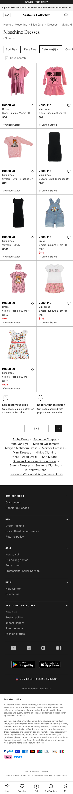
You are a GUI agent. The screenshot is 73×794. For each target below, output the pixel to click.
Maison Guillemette (46, 444)
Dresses (52, 24)
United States (37, 775)
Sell (8, 548)
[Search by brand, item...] (7, 15)
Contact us (12, 594)
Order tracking (14, 526)
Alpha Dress (21, 439)
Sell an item (12, 565)
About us (11, 612)
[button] (66, 15)
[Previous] (27, 428)
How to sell (12, 554)
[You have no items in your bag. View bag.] (66, 15)
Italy (65, 775)
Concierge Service (17, 508)
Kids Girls (37, 24)
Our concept (13, 502)
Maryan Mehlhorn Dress (21, 448)
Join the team (14, 628)
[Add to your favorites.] (32, 105)
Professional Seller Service (22, 571)
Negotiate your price (15, 405)
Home (7, 24)
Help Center (13, 589)
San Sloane (49, 457)
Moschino (21, 24)
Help (8, 582)
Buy (8, 519)
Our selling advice (16, 560)
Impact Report (14, 623)
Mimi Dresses (22, 452)
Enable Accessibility (36, 2)
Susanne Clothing (47, 465)
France (9, 775)
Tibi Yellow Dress (34, 470)
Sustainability (14, 617)
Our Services (14, 496)
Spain (58, 775)
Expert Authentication (51, 405)
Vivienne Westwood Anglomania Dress (37, 474)
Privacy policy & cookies (35, 688)
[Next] (45, 428)
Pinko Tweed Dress (24, 457)
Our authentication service (22, 531)
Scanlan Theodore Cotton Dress (34, 461)
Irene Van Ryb (19, 444)
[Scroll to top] (58, 428)
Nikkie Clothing (45, 452)
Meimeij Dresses (53, 448)
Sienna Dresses (20, 465)
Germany (49, 775)
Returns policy (14, 536)
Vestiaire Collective (20, 605)
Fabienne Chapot (45, 439)
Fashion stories (15, 634)
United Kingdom (21, 775)
